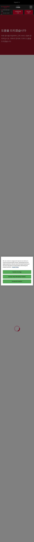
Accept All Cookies (17, 281)
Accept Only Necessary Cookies (17, 276)
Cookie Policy (15, 267)
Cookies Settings (17, 272)
